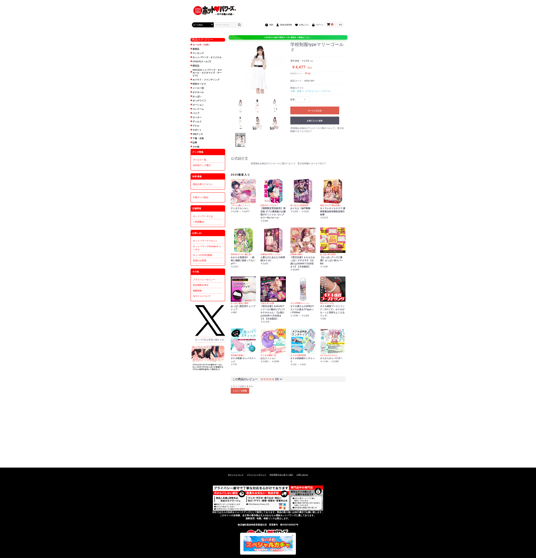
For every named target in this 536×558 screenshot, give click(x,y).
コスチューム (311, 91)
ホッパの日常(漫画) (202, 255)
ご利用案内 (198, 221)
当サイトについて (202, 296)
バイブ (196, 113)
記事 (195, 142)
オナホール (198, 92)
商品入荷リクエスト (203, 184)
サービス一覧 (199, 159)
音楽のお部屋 (199, 260)
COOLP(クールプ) (202, 61)
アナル (196, 125)
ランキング (198, 53)
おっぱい (197, 96)
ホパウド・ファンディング (206, 79)
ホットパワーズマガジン (205, 240)
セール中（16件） (202, 44)
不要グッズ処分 (201, 197)
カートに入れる (315, 110)
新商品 (196, 49)
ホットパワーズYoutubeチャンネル (207, 248)
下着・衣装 (198, 138)
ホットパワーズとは (203, 216)
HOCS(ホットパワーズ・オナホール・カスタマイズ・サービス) (207, 73)
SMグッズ (198, 134)
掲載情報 (197, 290)
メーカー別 (198, 88)
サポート (197, 130)
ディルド (197, 121)
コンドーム (198, 109)
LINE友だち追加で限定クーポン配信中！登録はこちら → (288, 37)
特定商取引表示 (201, 285)
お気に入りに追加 (315, 121)
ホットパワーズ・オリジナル (207, 57)
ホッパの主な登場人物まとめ (209, 339)
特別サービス (199, 84)
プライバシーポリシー (204, 279)
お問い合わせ (302, 475)
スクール (326, 91)
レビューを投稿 (240, 391)
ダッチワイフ (199, 100)
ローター (197, 117)
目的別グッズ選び (202, 165)
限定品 (196, 65)
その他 (196, 146)
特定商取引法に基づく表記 (281, 475)
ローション (198, 104)
